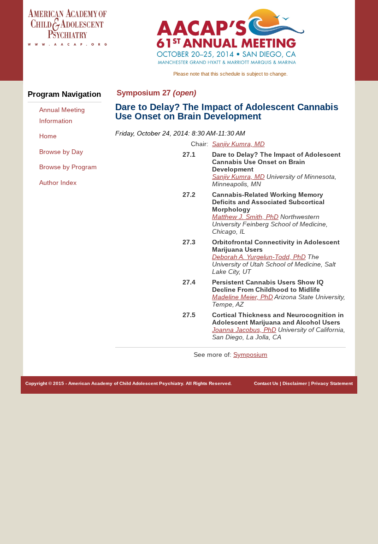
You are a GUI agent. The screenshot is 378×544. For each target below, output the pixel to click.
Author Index (58, 182)
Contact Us (266, 383)
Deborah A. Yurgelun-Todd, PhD (259, 256)
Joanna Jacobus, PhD (244, 329)
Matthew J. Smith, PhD (245, 216)
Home (48, 136)
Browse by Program (68, 167)
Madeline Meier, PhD (242, 297)
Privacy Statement (332, 383)
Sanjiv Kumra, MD (238, 144)
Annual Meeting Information (62, 115)
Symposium (250, 354)
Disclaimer (295, 383)
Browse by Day (61, 151)
